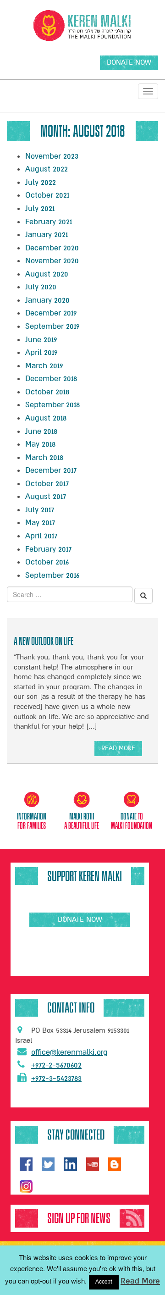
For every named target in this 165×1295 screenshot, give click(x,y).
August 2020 (46, 274)
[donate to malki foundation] (131, 801)
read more (118, 750)
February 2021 (48, 222)
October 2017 (47, 483)
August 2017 (45, 496)
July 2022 (40, 182)
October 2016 (47, 562)
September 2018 (52, 405)
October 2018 (47, 392)
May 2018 (40, 444)
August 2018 (45, 418)
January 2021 (46, 234)
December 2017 (51, 470)
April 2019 (41, 352)
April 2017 (41, 536)
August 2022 (46, 169)
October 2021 (47, 195)
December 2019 (51, 313)
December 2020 (52, 248)
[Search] (143, 595)
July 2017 (39, 510)
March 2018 (44, 457)
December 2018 (51, 378)
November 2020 (52, 261)
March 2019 (44, 366)
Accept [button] (103, 1281)
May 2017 (40, 522)
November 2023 (51, 156)
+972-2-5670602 (56, 1065)
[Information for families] (32, 801)
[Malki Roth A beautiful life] (81, 801)
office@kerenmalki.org (69, 1052)
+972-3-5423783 (56, 1078)
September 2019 (52, 326)
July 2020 (40, 287)
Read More (140, 1281)
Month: (82, 131)
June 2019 (41, 339)
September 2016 (52, 575)
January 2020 (47, 300)
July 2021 (40, 208)
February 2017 (48, 549)
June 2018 (41, 431)
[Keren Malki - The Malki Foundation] (82, 25)
